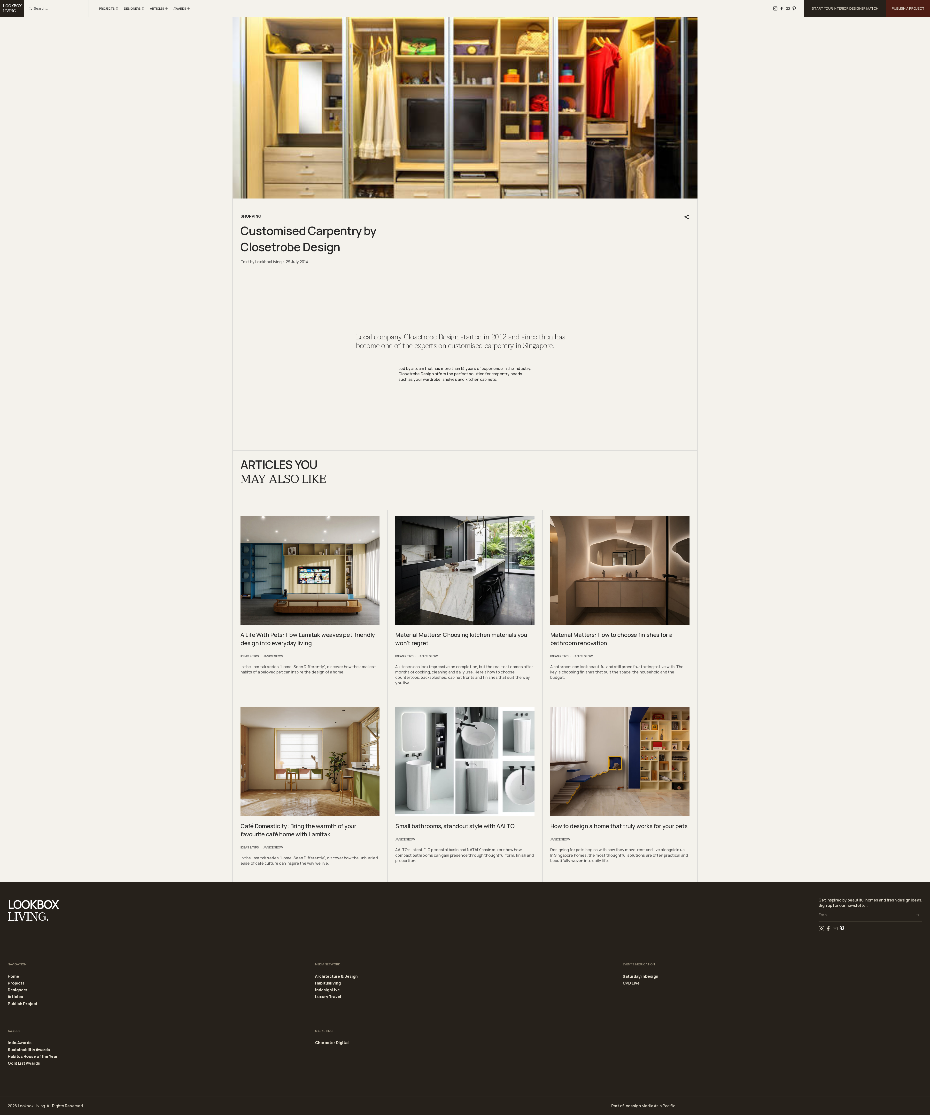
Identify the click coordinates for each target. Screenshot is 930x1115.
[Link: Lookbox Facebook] (781, 8)
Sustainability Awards (29, 1049)
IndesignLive (327, 990)
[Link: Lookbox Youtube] (788, 8)
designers (132, 9)
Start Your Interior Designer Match (845, 8)
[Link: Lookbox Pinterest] (794, 8)
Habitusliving (328, 983)
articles (157, 9)
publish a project (908, 8)
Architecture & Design (336, 976)
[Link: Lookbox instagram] (775, 8)
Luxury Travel (328, 996)
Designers (17, 990)
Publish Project (23, 1003)
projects (107, 9)
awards (179, 9)
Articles (15, 996)
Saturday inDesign (640, 976)
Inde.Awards (19, 1042)
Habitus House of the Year (33, 1056)
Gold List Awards (24, 1063)
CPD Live (631, 983)
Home (13, 976)
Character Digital (332, 1042)
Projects (16, 983)
